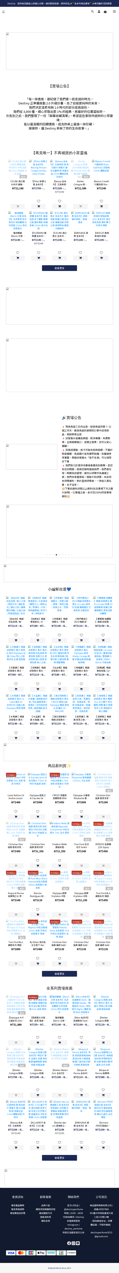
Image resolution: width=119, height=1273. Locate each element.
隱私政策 (45, 1220)
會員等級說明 (17, 1209)
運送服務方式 (45, 1213)
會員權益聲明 (17, 1205)
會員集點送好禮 (17, 1213)
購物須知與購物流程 (45, 1209)
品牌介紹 (45, 1205)
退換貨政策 (45, 1216)
